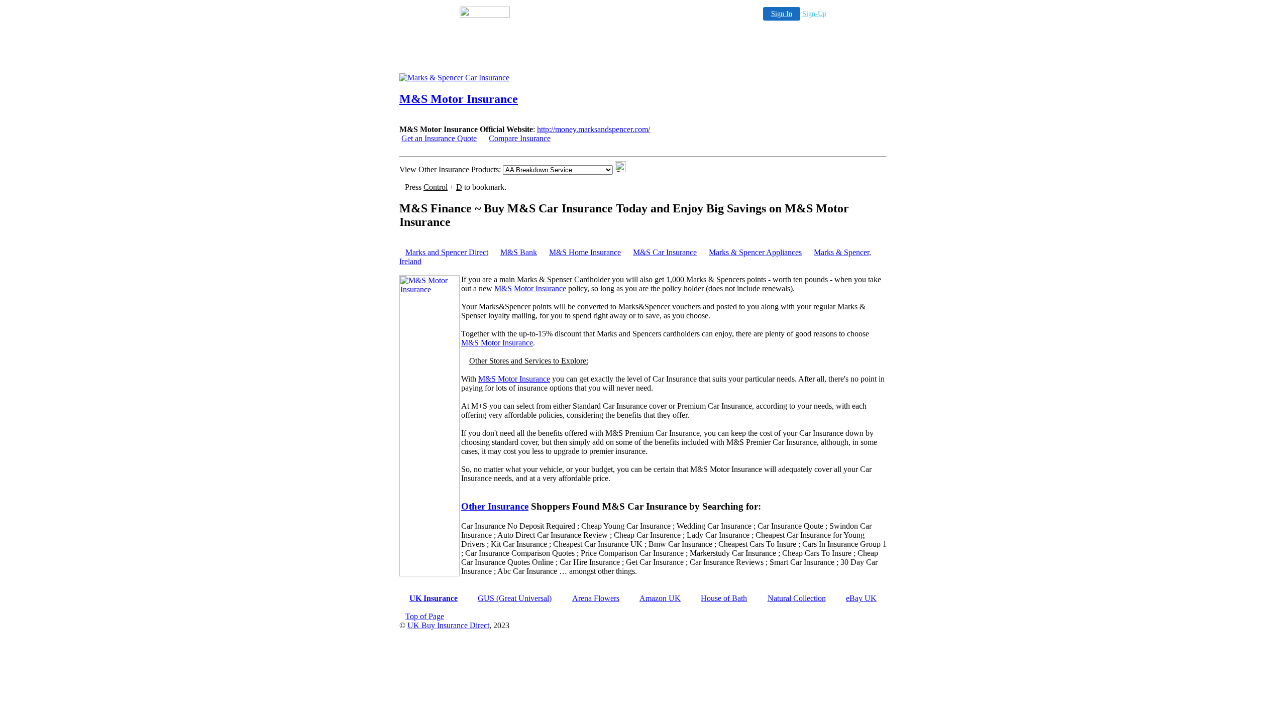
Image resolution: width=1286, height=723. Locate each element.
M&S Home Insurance (585, 252)
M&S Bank (518, 252)
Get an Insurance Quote (439, 138)
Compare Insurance (520, 138)
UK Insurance (433, 598)
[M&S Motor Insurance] (479, 77)
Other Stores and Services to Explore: (528, 360)
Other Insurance (494, 506)
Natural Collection (797, 598)
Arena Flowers (595, 598)
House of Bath (724, 598)
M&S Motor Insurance (530, 288)
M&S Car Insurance (665, 252)
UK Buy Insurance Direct (448, 625)
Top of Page (424, 616)
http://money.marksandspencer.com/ (593, 129)
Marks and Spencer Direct (446, 252)
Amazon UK (660, 598)
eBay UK (861, 598)
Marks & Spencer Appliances (755, 252)
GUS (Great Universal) (515, 598)
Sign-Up (814, 14)
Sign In (781, 14)
